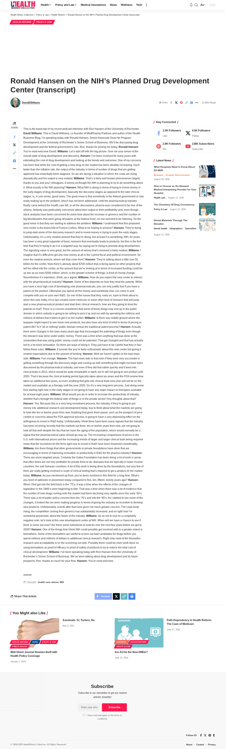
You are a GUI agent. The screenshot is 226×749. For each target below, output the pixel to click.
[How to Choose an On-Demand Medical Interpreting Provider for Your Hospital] (207, 190)
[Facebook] (168, 133)
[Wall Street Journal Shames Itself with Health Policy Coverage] (34, 633)
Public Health (19, 646)
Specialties (190, 228)
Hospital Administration (178, 175)
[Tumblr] (214, 735)
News (35, 642)
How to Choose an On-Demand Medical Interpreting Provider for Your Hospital (175, 189)
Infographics (176, 228)
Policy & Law (44, 22)
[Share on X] (176, 102)
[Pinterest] (168, 146)
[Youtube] (199, 146)
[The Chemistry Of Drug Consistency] (207, 209)
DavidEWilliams (31, 102)
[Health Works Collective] (22, 5)
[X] (199, 133)
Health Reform (22, 22)
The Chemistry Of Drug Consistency (174, 204)
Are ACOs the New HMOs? (131, 652)
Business (158, 175)
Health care (159, 197)
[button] (146, 5)
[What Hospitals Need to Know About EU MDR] (207, 171)
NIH (62, 582)
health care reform (48, 582)
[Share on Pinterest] (181, 102)
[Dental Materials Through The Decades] (207, 225)
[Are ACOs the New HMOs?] (139, 633)
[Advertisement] (113, 50)
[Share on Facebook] (171, 102)
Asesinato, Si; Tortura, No (79, 620)
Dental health (160, 228)
